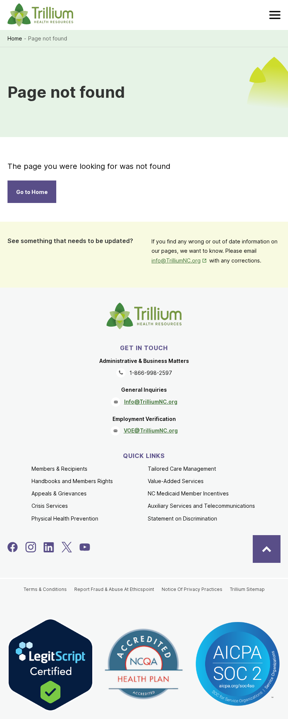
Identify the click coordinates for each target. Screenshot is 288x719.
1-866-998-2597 (150, 373)
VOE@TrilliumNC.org (151, 430)
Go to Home (32, 192)
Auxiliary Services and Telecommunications (201, 506)
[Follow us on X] (67, 547)
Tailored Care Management (182, 468)
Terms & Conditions (45, 589)
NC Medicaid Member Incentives (188, 493)
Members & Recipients (59, 468)
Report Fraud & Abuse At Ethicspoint (114, 589)
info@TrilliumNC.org (180, 260)
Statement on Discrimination (182, 518)
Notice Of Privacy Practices (192, 589)
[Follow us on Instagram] (31, 547)
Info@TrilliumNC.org (150, 401)
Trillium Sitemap (247, 589)
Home (15, 38)
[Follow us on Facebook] (13, 547)
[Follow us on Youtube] (85, 547)
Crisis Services (50, 506)
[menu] (275, 15)
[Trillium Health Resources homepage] (40, 15)
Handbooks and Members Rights (72, 481)
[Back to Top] (266, 549)
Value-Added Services (176, 481)
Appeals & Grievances (59, 493)
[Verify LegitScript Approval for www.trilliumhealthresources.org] (50, 664)
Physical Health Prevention (65, 518)
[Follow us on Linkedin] (49, 547)
